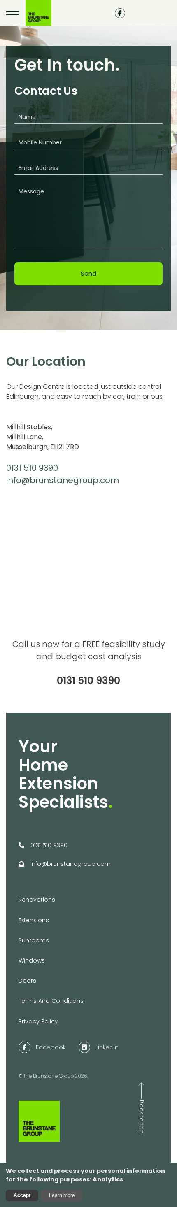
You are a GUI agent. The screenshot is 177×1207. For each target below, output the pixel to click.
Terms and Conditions (51, 1001)
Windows (32, 960)
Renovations (37, 899)
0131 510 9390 (32, 468)
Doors (27, 981)
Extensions (34, 920)
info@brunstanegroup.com (62, 480)
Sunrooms (34, 940)
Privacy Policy (38, 1021)
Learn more (62, 1195)
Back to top (141, 1117)
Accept (22, 1195)
